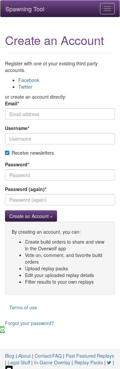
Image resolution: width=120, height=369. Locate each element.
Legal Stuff (19, 362)
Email (12, 103)
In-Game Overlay (52, 362)
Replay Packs (88, 362)
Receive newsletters (33, 152)
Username (17, 128)
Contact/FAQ (48, 355)
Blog (9, 355)
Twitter (25, 86)
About (24, 355)
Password (17, 164)
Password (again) (25, 189)
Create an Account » (31, 216)
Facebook (28, 80)
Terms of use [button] (23, 307)
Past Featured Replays (90, 355)
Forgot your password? (29, 323)
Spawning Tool (24, 8)
